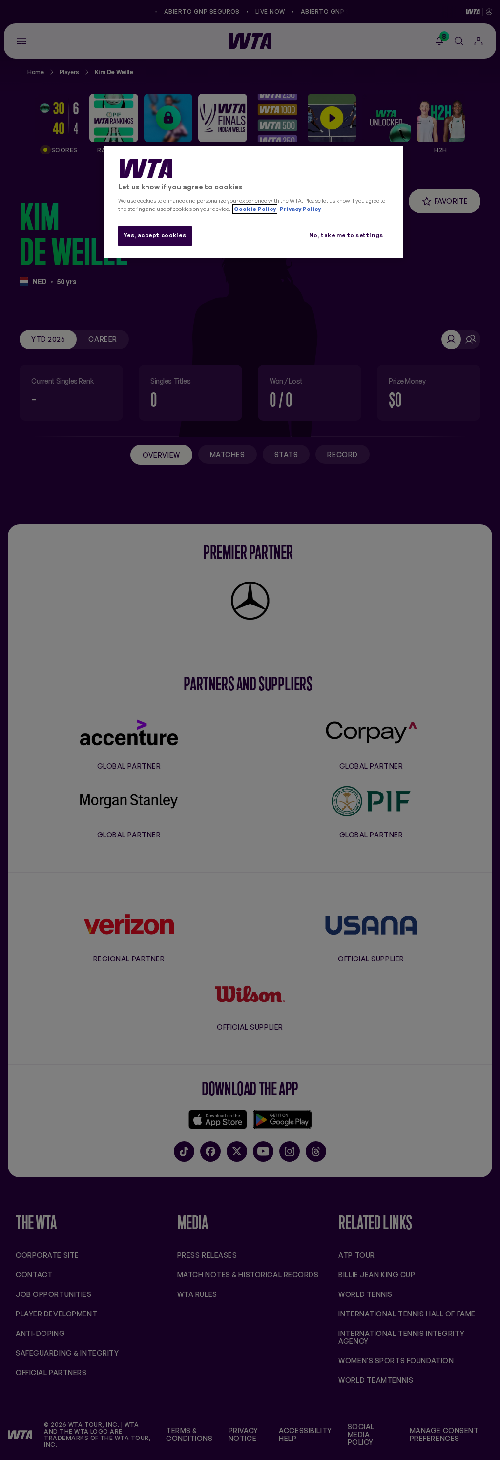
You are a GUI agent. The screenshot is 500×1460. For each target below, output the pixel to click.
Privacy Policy (299, 209)
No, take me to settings (346, 235)
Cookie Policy (255, 209)
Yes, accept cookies (155, 235)
